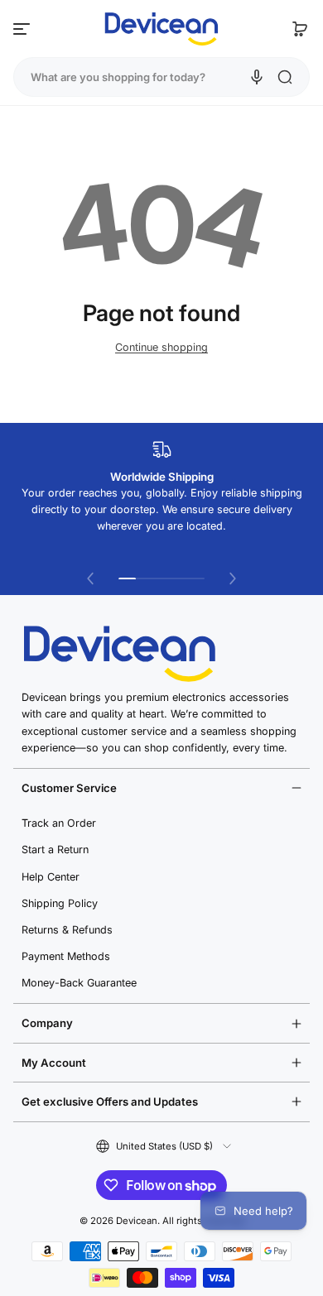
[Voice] (256, 77)
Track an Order (59, 823)
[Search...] (285, 77)
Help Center (51, 877)
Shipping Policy (60, 903)
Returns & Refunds (67, 930)
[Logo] (161, 29)
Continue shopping (161, 347)
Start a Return (55, 849)
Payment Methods (66, 956)
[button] (300, 29)
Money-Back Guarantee (79, 983)
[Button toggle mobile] (23, 29)
